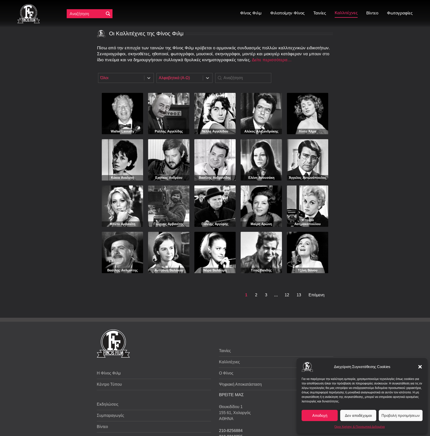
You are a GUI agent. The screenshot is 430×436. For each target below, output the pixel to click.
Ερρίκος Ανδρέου (168, 178)
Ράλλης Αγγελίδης (169, 131)
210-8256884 (231, 431)
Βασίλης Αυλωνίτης (122, 270)
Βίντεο (102, 427)
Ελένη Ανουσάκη (261, 178)
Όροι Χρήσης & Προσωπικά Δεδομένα (359, 427)
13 (299, 295)
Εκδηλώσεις (107, 404)
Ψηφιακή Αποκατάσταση (240, 384)
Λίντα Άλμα (307, 131)
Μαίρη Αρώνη (261, 224)
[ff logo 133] (28, 6)
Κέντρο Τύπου (109, 384)
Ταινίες (225, 351)
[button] (420, 366)
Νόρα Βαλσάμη (215, 270)
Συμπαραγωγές (110, 415)
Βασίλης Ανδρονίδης (215, 178)
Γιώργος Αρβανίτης (169, 224)
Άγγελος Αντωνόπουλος (307, 178)
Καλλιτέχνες (229, 362)
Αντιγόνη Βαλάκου (169, 270)
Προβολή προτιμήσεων (400, 415)
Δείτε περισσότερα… (272, 60)
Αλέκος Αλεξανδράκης (261, 131)
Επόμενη (316, 295)
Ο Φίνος (226, 373)
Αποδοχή (319, 415)
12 (287, 295)
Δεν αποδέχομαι (358, 415)
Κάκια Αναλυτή (122, 178)
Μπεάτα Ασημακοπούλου (307, 222)
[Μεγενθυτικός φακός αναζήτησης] (108, 13)
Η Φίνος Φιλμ (109, 373)
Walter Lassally (122, 131)
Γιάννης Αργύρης (215, 224)
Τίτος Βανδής (261, 270)
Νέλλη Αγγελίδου (215, 131)
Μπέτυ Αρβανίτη (122, 224)
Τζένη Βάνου (308, 270)
